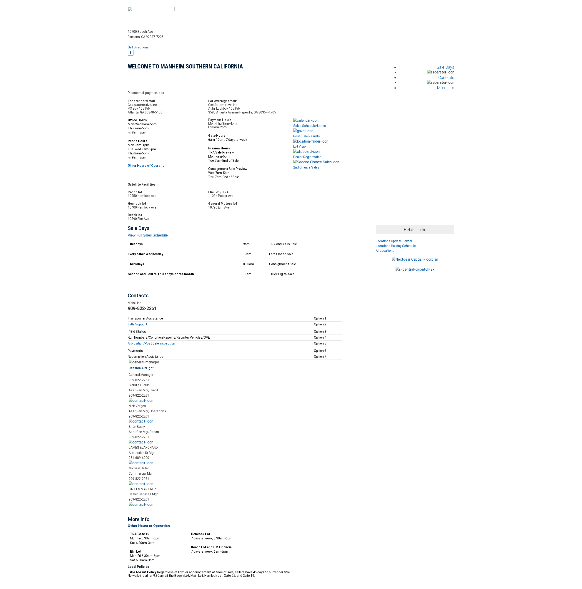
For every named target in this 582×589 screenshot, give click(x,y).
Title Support (137, 324)
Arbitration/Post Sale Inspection (152, 343)
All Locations (385, 250)
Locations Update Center (394, 241)
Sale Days (445, 67)
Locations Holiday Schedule (396, 246)
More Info (445, 87)
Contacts (446, 77)
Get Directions (138, 47)
